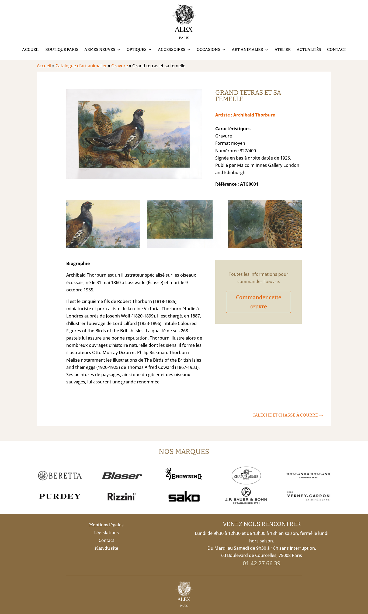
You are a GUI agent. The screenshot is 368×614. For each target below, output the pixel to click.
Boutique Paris (61, 49)
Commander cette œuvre (258, 302)
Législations (106, 532)
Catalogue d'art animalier (81, 66)
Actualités (309, 49)
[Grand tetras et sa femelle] (134, 177)
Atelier (283, 49)
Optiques (137, 49)
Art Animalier (247, 49)
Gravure (119, 66)
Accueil (30, 49)
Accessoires (171, 49)
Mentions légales (106, 524)
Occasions (208, 49)
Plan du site (106, 548)
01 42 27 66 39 (261, 563)
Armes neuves (99, 49)
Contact (336, 49)
